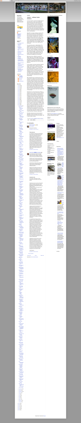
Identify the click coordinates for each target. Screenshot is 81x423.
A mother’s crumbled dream (20, 316)
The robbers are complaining (21, 372)
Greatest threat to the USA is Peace (60, 193)
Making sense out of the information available (21, 235)
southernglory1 (21, 81)
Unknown (20, 79)
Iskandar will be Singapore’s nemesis (21, 377)
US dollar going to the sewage (21, 142)
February (20, 400)
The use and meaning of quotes (21, 152)
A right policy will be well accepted (21, 334)
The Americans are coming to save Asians (21, 354)
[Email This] (30, 119)
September (20, 391)
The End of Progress (20, 307)
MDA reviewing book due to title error (21, 255)
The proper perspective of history (21, 119)
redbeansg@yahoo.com (54, 113)
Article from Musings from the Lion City (21, 271)
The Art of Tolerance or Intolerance (21, 149)
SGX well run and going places (21, 230)
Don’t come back (20, 322)
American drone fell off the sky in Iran (21, 319)
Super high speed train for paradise (21, 128)
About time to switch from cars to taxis (21, 356)
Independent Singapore (20, 47)
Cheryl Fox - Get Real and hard (21, 201)
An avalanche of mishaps (21, 215)
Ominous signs (21, 144)
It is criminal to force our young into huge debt (60, 213)
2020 (19, 93)
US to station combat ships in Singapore (21, 227)
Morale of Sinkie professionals (21, 232)
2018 (19, 95)
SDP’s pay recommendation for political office (21, 384)
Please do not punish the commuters (21, 252)
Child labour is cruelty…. (21, 184)
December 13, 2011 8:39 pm (33, 174)
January (20, 401)
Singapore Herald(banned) (20, 58)
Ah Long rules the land (21, 139)
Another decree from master (21, 280)
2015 (19, 99)
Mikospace (20, 78)
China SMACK (31, 126)
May (19, 396)
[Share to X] (32, 119)
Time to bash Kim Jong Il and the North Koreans (21, 221)
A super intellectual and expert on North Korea (21, 193)
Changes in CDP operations (21, 260)
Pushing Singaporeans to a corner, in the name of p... (21, 239)
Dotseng (19, 46)
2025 (19, 86)
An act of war (21, 140)
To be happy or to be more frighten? (21, 190)
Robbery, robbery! (20, 225)
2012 (19, 103)
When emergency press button (21, 246)
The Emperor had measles (21, 273)
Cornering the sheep (21, 213)
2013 (19, 102)
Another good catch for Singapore (21, 370)
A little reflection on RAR (21, 265)
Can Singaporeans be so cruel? (21, 122)
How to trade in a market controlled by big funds (21, 309)
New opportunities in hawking (21, 362)
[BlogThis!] (31, 119)
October (20, 390)
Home (36, 255)
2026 (19, 85)
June (19, 395)
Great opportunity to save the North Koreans (21, 210)
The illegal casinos (20, 134)
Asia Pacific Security (19, 44)
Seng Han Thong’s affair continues (21, 136)
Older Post (42, 255)
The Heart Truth (20, 67)
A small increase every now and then (21, 324)
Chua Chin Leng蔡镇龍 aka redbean (34, 152)
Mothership (19, 53)
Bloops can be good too (21, 157)
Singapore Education (19, 57)
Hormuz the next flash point (21, 113)
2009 (19, 404)
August (20, 392)
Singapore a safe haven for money (21, 126)
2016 (19, 98)
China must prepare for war (21, 340)
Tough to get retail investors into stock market (21, 116)
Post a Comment (30, 253)
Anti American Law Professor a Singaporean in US (21, 283)
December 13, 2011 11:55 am (33, 129)
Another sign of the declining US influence (21, 268)
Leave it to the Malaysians (21, 342)
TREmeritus (19, 71)
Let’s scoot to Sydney (21, 382)
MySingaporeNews (31, 5)
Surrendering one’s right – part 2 (21, 287)
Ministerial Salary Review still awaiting (21, 197)
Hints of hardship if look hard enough (21, 167)
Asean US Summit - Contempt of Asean (60, 233)
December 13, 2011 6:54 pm (33, 149)
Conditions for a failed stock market (21, 379)
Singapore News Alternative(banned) (21, 61)
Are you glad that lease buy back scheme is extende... (21, 366)
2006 (19, 408)
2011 (19, 104)
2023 (19, 89)
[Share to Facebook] (33, 119)
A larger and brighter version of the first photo (21, 164)
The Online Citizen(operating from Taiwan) (20, 70)
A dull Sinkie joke (20, 349)
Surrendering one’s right (21, 374)
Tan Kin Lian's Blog (21, 66)
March (20, 399)
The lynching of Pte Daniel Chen (21, 182)
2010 (19, 403)
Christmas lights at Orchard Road (21, 174)
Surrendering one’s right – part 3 (21, 263)
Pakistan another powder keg (21, 131)
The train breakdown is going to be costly (21, 218)
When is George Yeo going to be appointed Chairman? (21, 327)
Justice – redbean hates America (20, 293)
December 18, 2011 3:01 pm (33, 251)
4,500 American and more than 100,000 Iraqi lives (21, 249)
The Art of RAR (21, 387)
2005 (19, 409)
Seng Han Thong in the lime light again (21, 187)
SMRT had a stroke (20, 258)
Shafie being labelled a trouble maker (21, 154)
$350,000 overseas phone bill (21, 171)
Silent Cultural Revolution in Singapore (19, 36)
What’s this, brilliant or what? (21, 206)
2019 (19, 94)
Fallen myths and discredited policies (21, 108)
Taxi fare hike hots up (21, 351)
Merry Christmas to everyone (21, 159)
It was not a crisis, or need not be (21, 243)
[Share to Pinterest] (34, 119)
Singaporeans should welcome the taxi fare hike (21, 296)
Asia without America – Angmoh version (21, 313)
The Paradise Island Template (21, 203)
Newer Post (29, 255)
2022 (19, 90)
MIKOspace (19, 52)
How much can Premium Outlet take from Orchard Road (21, 301)
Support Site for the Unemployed (21, 65)
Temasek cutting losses (21, 111)
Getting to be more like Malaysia (21, 337)
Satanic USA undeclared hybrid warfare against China (60, 222)
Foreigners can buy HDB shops (21, 290)
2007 (19, 407)
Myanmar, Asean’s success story (21, 304)
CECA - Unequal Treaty (63, 202)
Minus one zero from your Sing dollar (21, 359)
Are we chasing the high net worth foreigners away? (21, 346)
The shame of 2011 (21, 146)
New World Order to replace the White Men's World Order (60, 242)
